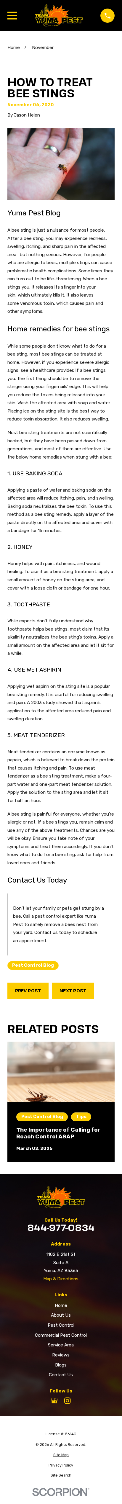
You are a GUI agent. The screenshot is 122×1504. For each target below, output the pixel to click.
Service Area (61, 1345)
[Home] (59, 15)
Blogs (61, 1365)
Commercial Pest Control (61, 1335)
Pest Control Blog (33, 965)
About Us (61, 1315)
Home (61, 1305)
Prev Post (28, 991)
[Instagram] (67, 1400)
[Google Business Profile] (54, 1400)
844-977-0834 (60, 1227)
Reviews (61, 1355)
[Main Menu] (12, 16)
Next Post (73, 991)
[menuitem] (61, 1455)
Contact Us (61, 1374)
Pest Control (61, 1325)
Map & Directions (60, 1279)
